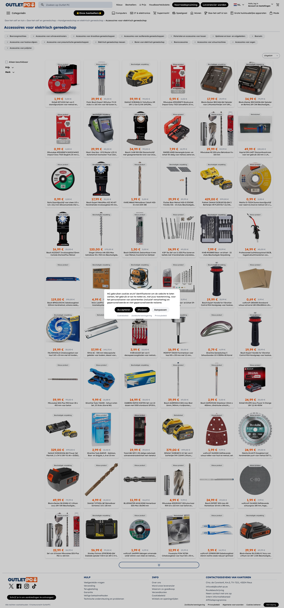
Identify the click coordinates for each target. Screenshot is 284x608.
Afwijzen (142, 309)
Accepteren (123, 309)
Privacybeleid (161, 316)
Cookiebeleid (122, 316)
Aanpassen (160, 309)
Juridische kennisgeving (141, 316)
